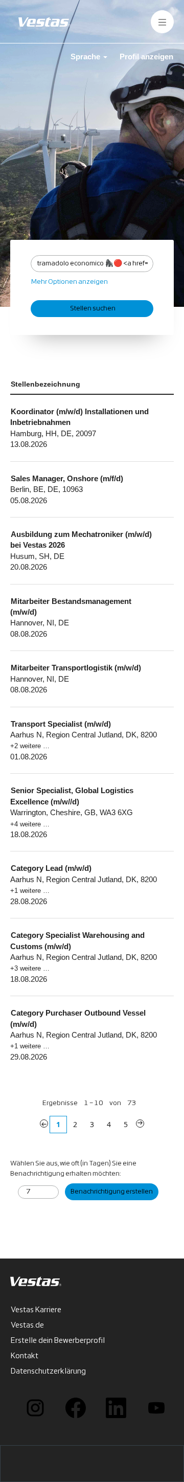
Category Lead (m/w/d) (51, 868)
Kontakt (24, 1356)
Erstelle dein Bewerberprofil (58, 1341)
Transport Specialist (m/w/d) (61, 724)
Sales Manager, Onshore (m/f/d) (67, 478)
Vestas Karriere (36, 1310)
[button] (162, 21)
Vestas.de (27, 1325)
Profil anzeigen (146, 56)
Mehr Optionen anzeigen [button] (69, 282)
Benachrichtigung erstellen (112, 1192)
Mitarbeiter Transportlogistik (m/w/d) (76, 667)
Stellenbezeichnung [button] (45, 384)
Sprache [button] (86, 56)
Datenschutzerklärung (48, 1371)
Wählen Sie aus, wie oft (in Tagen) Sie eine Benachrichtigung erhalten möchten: (73, 1169)
